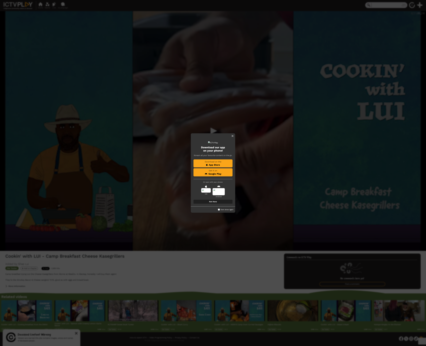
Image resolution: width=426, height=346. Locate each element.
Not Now (213, 202)
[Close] (232, 136)
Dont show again (227, 209)
